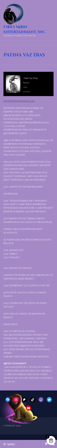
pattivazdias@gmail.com (18, 101)
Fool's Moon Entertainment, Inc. (24, 29)
